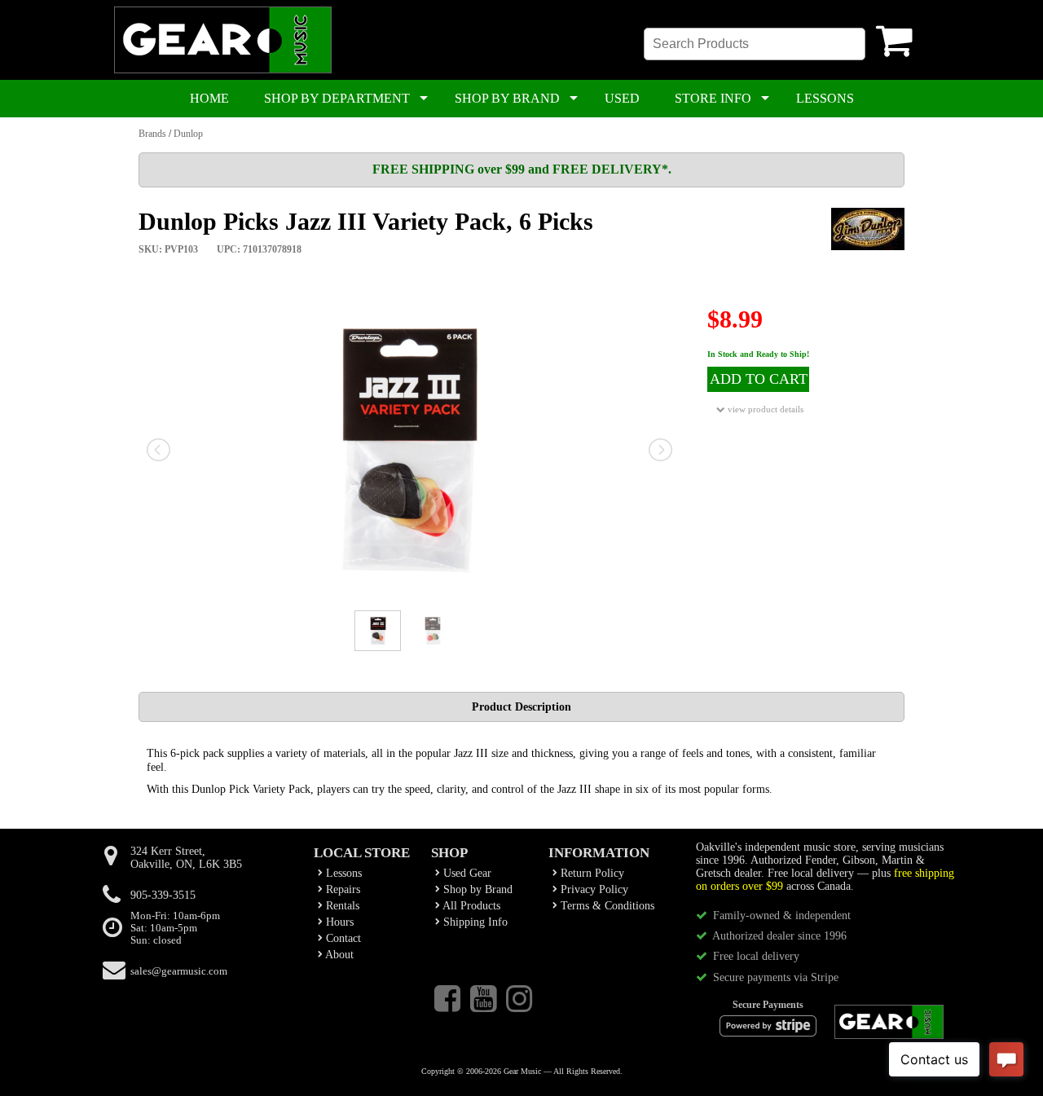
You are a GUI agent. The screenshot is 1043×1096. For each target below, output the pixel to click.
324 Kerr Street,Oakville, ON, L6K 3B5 (186, 857)
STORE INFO (713, 98)
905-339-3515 (163, 895)
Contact (342, 938)
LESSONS (825, 98)
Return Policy (590, 873)
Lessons (342, 873)
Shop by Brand (476, 889)
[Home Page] (223, 70)
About (338, 955)
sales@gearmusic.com (178, 971)
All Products (470, 906)
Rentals (341, 906)
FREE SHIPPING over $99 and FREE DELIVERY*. (521, 169)
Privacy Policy (592, 889)
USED (622, 98)
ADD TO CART (759, 379)
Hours (338, 922)
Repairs (341, 889)
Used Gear (465, 873)
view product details (764, 409)
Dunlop (188, 133)
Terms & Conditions (605, 906)
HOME (209, 98)
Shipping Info (474, 922)
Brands (152, 133)
